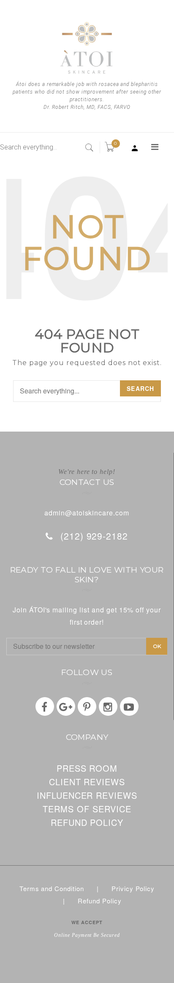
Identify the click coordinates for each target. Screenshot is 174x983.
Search (140, 388)
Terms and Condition (51, 888)
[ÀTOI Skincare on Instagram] (108, 706)
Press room (87, 768)
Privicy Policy (133, 888)
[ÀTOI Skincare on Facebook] (44, 706)
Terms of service (87, 809)
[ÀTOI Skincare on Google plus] (66, 706)
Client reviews (87, 781)
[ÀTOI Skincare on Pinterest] (87, 706)
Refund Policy (99, 900)
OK (157, 646)
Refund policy (87, 822)
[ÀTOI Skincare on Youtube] (129, 706)
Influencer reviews (87, 795)
